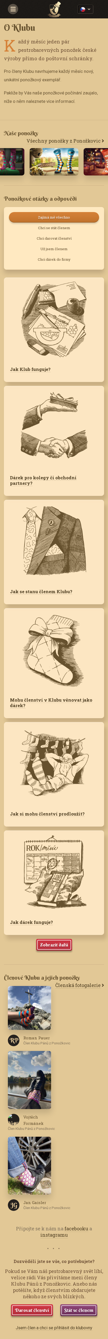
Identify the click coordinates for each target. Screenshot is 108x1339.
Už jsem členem (54, 248)
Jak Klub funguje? (30, 369)
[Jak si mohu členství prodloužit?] (54, 763)
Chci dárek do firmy (54, 259)
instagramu (54, 1235)
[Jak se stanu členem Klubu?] (54, 541)
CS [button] (85, 9)
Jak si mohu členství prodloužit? (47, 814)
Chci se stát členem (54, 227)
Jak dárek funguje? (31, 922)
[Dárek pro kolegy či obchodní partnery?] (54, 427)
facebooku (76, 1228)
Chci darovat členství (54, 238)
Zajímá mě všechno (54, 217)
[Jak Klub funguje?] (54, 319)
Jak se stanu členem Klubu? (41, 591)
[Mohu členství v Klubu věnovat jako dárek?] (54, 649)
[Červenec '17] (54, 162)
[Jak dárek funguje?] (54, 872)
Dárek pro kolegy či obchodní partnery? (43, 480)
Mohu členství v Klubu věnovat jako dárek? (51, 702)
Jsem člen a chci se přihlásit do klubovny (54, 1327)
